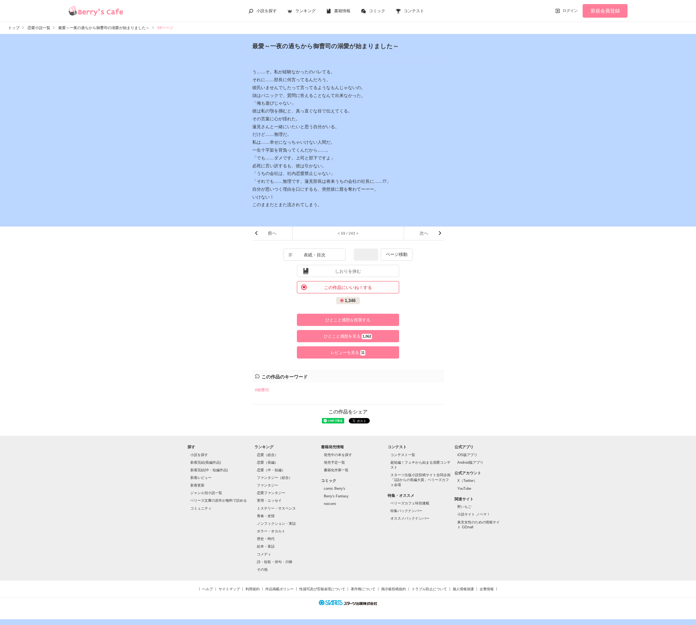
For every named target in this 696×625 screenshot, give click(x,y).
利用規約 (253, 589)
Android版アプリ (470, 462)
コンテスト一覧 (402, 455)
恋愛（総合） (267, 455)
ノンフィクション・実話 (276, 524)
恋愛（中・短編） (271, 470)
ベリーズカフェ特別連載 (409, 503)
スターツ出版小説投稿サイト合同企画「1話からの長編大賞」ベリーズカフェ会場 (420, 480)
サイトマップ (229, 589)
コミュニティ (201, 508)
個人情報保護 (463, 589)
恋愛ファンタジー (271, 493)
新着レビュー (201, 478)
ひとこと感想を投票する (347, 320)
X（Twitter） (467, 481)
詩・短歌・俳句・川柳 (274, 562)
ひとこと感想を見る (347, 336)
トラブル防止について (429, 589)
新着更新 (197, 485)
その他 (262, 569)
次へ (424, 233)
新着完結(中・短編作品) (209, 470)
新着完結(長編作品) (205, 462)
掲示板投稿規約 (393, 589)
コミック (377, 10)
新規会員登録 (605, 11)
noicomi (330, 504)
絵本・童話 (266, 546)
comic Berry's (334, 488)
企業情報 (487, 589)
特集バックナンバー (406, 511)
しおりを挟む (348, 271)
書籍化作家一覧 (336, 470)
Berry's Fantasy (336, 496)
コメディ (264, 554)
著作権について (363, 589)
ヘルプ (207, 589)
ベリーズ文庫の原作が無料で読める (218, 500)
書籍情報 (342, 10)
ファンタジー (267, 485)
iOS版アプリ (467, 455)
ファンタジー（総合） (274, 478)
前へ (272, 233)
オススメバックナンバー (409, 518)
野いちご (464, 507)
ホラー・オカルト (271, 531)
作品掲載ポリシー (279, 589)
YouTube (464, 488)
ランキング (305, 10)
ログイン (570, 10)
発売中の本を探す (338, 455)
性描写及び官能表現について (322, 589)
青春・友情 (266, 516)
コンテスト (414, 10)
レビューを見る (348, 352)
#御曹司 (262, 390)
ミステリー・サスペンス (276, 508)
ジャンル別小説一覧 (206, 493)
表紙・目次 (314, 255)
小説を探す (266, 10)
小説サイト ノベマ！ (473, 514)
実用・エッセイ (269, 500)
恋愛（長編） (267, 462)
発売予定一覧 (334, 462)
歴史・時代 (266, 539)
